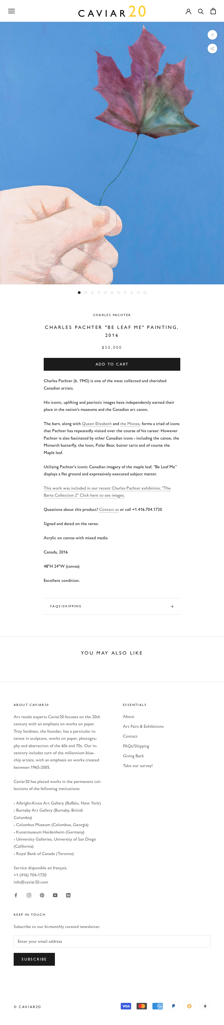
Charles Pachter (112, 315)
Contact (130, 736)
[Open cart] (213, 11)
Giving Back (133, 755)
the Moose (130, 423)
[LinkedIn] (68, 895)
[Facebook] (16, 895)
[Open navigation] (11, 10)
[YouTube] (55, 895)
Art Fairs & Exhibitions (143, 726)
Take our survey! (138, 765)
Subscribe (34, 959)
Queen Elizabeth (97, 423)
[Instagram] (29, 895)
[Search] (201, 11)
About (128, 716)
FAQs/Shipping (66, 606)
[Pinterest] (42, 895)
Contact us (109, 509)
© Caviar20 (28, 1007)
